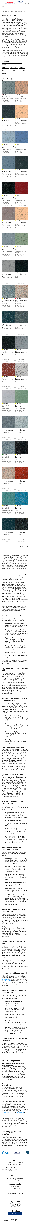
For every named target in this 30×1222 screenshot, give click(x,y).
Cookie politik (15, 1186)
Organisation (15, 1196)
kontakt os (20, 1112)
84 (8, 80)
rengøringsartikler (7, 1112)
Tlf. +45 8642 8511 (11, 1168)
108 (11, 80)
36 (2, 80)
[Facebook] (11, 1205)
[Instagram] (15, 1205)
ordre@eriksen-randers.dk (15, 1164)
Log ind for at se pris (8, 103)
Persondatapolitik (15, 1188)
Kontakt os (5, 979)
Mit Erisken (7, 981)
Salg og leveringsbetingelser (15, 1178)
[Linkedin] (19, 1205)
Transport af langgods (15, 1180)
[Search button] (26, 6)
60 (5, 80)
